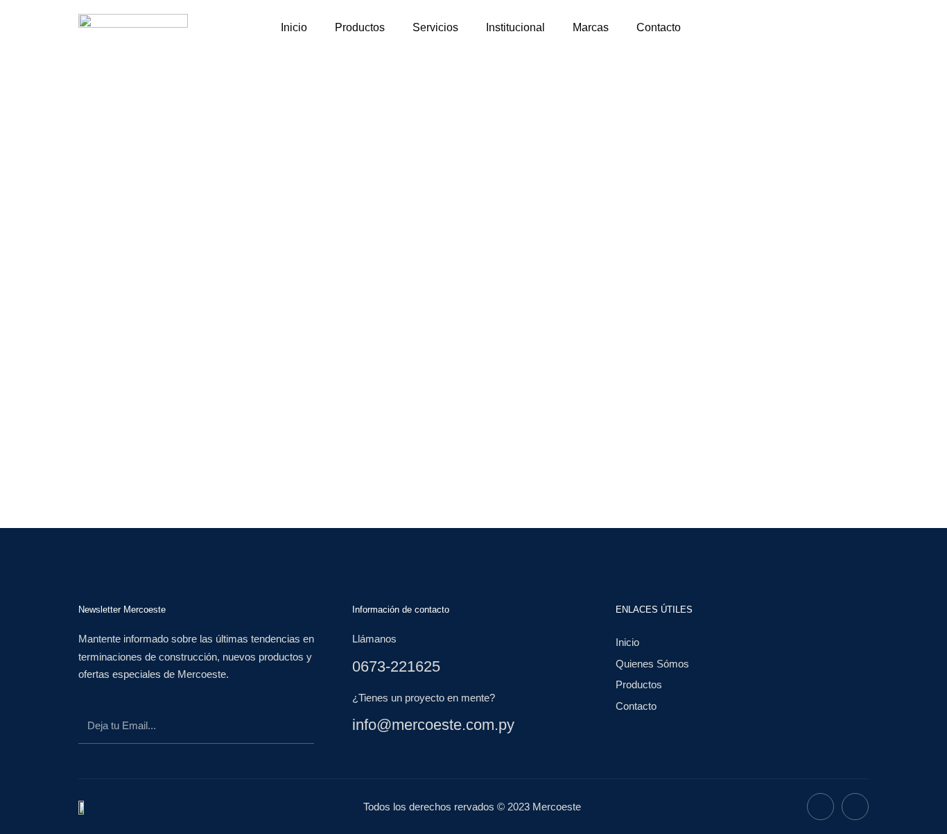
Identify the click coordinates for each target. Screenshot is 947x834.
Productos (360, 27)
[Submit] (290, 727)
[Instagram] (855, 806)
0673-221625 (396, 666)
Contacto (658, 27)
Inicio (294, 27)
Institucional (515, 27)
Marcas (591, 27)
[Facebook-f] (820, 806)
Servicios (435, 27)
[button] (740, 28)
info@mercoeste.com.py (433, 724)
